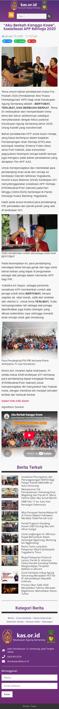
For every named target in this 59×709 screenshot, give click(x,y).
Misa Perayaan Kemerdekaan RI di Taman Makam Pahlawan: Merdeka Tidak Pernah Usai (39, 515)
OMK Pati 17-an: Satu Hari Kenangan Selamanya (36, 503)
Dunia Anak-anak (42, 618)
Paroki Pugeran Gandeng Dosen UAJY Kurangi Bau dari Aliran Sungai (37, 526)
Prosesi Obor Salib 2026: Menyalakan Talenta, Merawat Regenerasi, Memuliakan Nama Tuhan (39, 589)
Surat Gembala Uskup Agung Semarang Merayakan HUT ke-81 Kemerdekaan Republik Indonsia (38, 577)
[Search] (49, 16)
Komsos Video (33, 621)
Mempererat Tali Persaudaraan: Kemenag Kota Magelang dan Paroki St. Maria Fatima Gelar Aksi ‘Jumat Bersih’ (39, 494)
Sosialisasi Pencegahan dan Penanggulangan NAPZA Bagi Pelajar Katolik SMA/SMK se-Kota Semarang (37, 481)
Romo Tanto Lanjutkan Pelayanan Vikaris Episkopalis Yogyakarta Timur (38, 549)
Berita (11, 618)
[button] (11, 15)
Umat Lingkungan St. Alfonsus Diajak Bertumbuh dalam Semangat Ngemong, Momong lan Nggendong (38, 538)
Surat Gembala (23, 618)
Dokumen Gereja (15, 621)
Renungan (47, 621)
